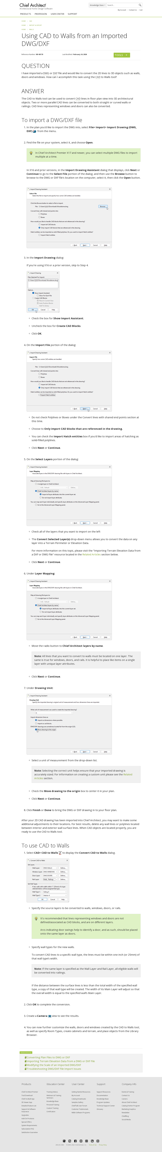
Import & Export (35, 25)
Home (24, 21)
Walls (31, 29)
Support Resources (103, 1092)
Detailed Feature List (29, 1106)
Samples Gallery (77, 1102)
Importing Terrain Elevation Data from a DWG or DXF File (61, 1061)
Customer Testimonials (80, 1109)
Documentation (102, 1095)
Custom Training (52, 1108)
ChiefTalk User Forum (79, 1106)
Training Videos (52, 1092)
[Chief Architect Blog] (69, 1141)
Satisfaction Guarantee (30, 1132)
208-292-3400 (60, 1145)
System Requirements (29, 1125)
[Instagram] (86, 1141)
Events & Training (128, 1092)
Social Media (126, 1119)
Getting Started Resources (81, 1092)
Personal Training (53, 1105)
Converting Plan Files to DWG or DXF (48, 1057)
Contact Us (133, 10)
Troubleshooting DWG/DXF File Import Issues (54, 1069)
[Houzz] (92, 1141)
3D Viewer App (27, 1102)
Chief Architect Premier (30, 1092)
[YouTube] (81, 1141)
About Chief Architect (129, 1102)
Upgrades (25, 1115)
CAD (30, 21)
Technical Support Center (106, 1106)
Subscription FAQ (28, 1129)
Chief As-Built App (28, 1099)
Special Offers (27, 1122)
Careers (124, 1099)
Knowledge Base (52, 1101)
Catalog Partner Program (131, 1106)
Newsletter (125, 1113)
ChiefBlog (125, 1116)
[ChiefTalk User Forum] (64, 1141)
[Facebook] (75, 1141)
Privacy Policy (103, 1145)
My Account (122, 10)
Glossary (100, 1109)
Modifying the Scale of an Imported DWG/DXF (54, 1065)
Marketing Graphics (129, 1109)
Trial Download (27, 1095)
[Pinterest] (98, 1141)
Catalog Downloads (79, 1099)
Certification (51, 1111)
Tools (119, 55)
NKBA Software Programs (81, 1113)
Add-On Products (28, 1118)
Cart (141, 10)
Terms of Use (92, 1145)
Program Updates (103, 1102)
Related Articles (91, 554)
